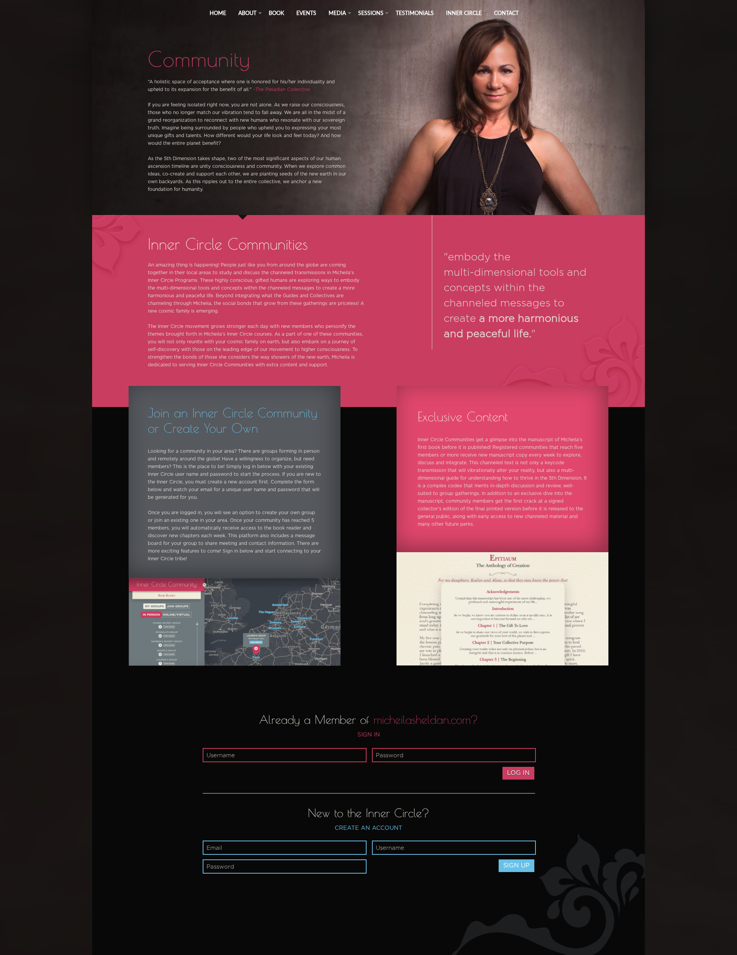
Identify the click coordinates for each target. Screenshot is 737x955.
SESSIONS (370, 13)
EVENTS (306, 13)
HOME (218, 13)
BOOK (276, 13)
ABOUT (247, 13)
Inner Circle (464, 13)
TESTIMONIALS (415, 13)
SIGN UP (516, 865)
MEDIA (337, 13)
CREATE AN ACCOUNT (368, 828)
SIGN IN (368, 735)
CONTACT (506, 13)
